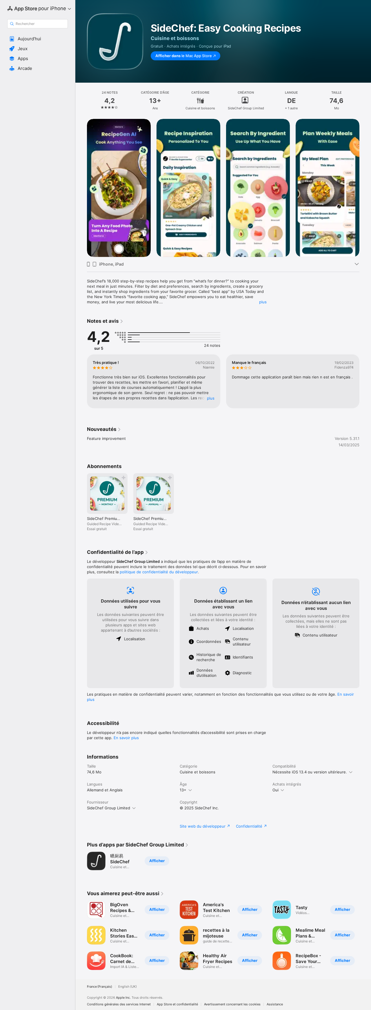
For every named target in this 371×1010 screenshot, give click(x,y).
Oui (275, 790)
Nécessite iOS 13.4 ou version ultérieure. (309, 772)
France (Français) (99, 986)
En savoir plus (126, 737)
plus (263, 302)
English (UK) (127, 986)
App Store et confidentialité (177, 1004)
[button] (38, 39)
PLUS (210, 398)
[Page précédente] (81, 188)
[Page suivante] (365, 188)
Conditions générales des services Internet (119, 1004)
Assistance (275, 1004)
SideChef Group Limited (108, 808)
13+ (183, 790)
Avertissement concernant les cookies (232, 1004)
